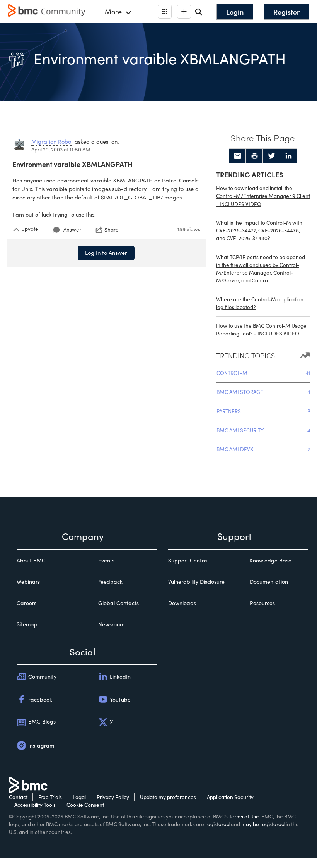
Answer (72, 229)
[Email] (237, 156)
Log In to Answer (106, 252)
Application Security (230, 797)
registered (217, 824)
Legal (79, 797)
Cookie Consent (85, 804)
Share (111, 229)
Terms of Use (244, 816)
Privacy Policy (113, 797)
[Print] (254, 156)
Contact (18, 797)
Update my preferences (168, 797)
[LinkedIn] (288, 156)
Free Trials (50, 797)
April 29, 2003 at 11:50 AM (60, 149)
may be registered (263, 824)
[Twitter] (271, 156)
